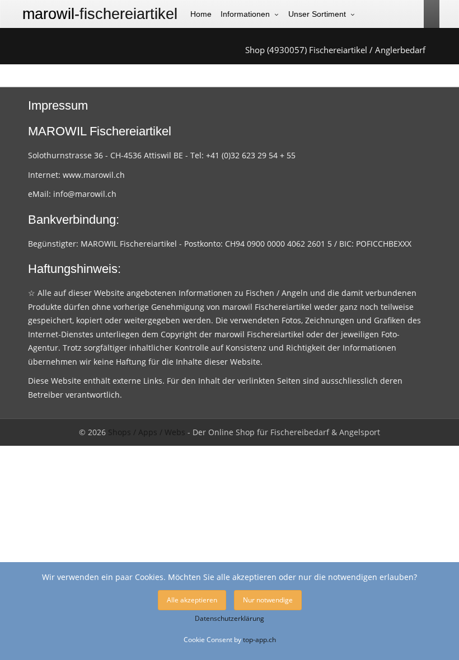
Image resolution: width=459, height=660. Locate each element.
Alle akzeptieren (192, 600)
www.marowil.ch (94, 174)
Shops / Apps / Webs (146, 432)
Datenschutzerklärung (229, 618)
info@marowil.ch (84, 193)
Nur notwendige (268, 600)
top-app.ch (259, 639)
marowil (99, 14)
